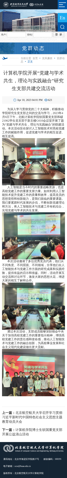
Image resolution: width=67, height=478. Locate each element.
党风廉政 (47, 58)
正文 (30, 61)
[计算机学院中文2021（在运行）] (23, 4)
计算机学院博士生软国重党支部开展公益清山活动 (32, 432)
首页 (35, 58)
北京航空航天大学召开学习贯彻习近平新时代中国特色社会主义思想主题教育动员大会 (32, 417)
